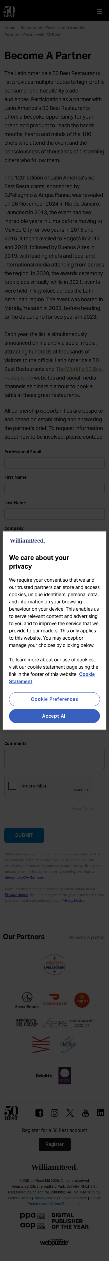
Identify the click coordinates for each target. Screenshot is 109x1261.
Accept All (54, 716)
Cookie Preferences (54, 699)
